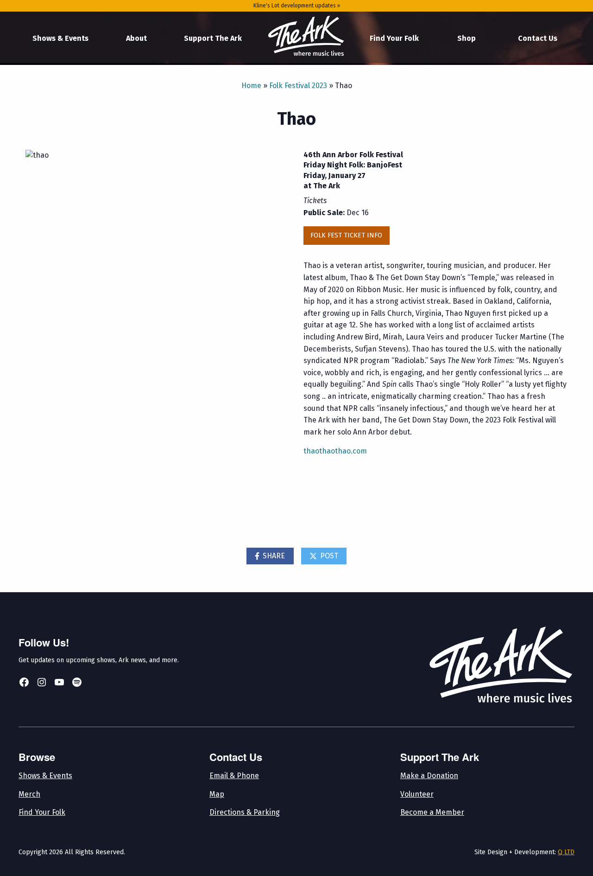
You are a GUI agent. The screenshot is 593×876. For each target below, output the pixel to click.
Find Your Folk (394, 38)
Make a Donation (429, 775)
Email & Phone (234, 775)
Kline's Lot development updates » (296, 5)
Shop (466, 38)
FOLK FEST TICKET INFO (346, 235)
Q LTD (566, 852)
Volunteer (417, 794)
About (136, 38)
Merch (29, 794)
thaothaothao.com (335, 451)
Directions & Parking (244, 812)
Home (305, 36)
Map (216, 794)
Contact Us (537, 38)
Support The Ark (213, 38)
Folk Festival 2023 (298, 85)
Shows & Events (60, 38)
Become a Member (432, 812)
